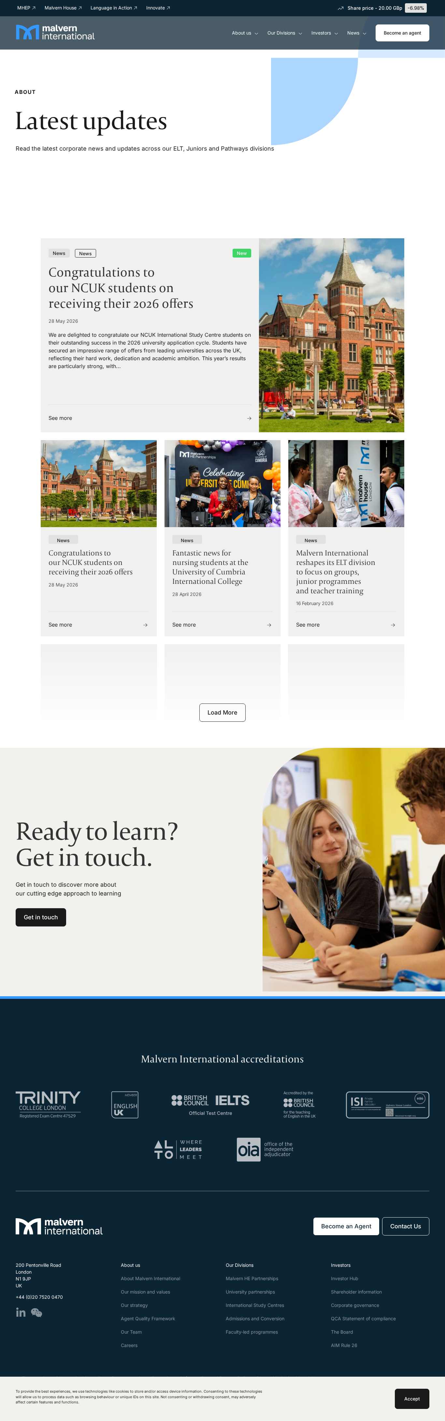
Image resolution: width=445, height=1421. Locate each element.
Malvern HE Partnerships (252, 1278)
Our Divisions (281, 33)
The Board (342, 1332)
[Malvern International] (55, 37)
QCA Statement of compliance (363, 1318)
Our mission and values (145, 1292)
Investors (321, 33)
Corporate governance (355, 1305)
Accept (412, 1398)
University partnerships (250, 1292)
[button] (222, 712)
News (353, 33)
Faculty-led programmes (252, 1332)
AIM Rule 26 (344, 1345)
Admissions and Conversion (255, 1318)
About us (241, 33)
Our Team (131, 1332)
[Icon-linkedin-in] (21, 1313)
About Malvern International (150, 1278)
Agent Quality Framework (148, 1318)
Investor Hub (344, 1278)
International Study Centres (255, 1305)
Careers (129, 1345)
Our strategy (134, 1305)
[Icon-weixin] (36, 1313)
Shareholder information (356, 1292)
